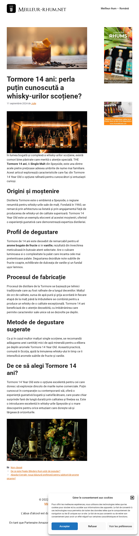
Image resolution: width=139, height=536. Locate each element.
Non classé (16, 467)
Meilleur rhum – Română (115, 8)
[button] (132, 497)
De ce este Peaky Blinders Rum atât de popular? (35, 471)
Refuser (92, 526)
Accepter (64, 526)
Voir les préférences (120, 526)
